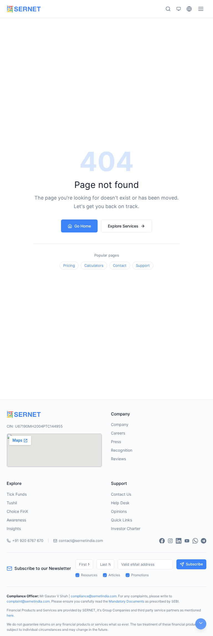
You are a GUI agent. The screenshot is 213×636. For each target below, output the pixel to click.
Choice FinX (17, 511)
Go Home (82, 226)
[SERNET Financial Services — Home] (24, 9)
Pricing (69, 265)
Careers (118, 433)
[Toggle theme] (178, 8)
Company (119, 424)
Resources (89, 575)
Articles (114, 575)
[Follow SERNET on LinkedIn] (178, 541)
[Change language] (189, 9)
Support (143, 265)
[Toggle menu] (200, 8)
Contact (119, 265)
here (10, 615)
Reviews (118, 458)
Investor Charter (125, 528)
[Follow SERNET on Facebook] (162, 541)
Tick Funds (17, 494)
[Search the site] (168, 9)
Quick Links (121, 520)
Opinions (119, 511)
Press (116, 441)
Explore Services (123, 226)
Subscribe (194, 564)
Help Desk (120, 502)
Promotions (140, 575)
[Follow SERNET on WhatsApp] (195, 541)
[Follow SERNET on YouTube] (187, 541)
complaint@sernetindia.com (28, 601)
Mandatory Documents (126, 601)
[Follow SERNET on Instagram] (170, 541)
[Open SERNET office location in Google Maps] (54, 450)
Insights (14, 528)
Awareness (16, 520)
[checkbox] (77, 575)
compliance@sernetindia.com (93, 596)
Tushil (12, 502)
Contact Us (121, 494)
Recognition (121, 450)
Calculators (93, 265)
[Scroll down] (200, 623)
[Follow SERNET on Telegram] (203, 541)
